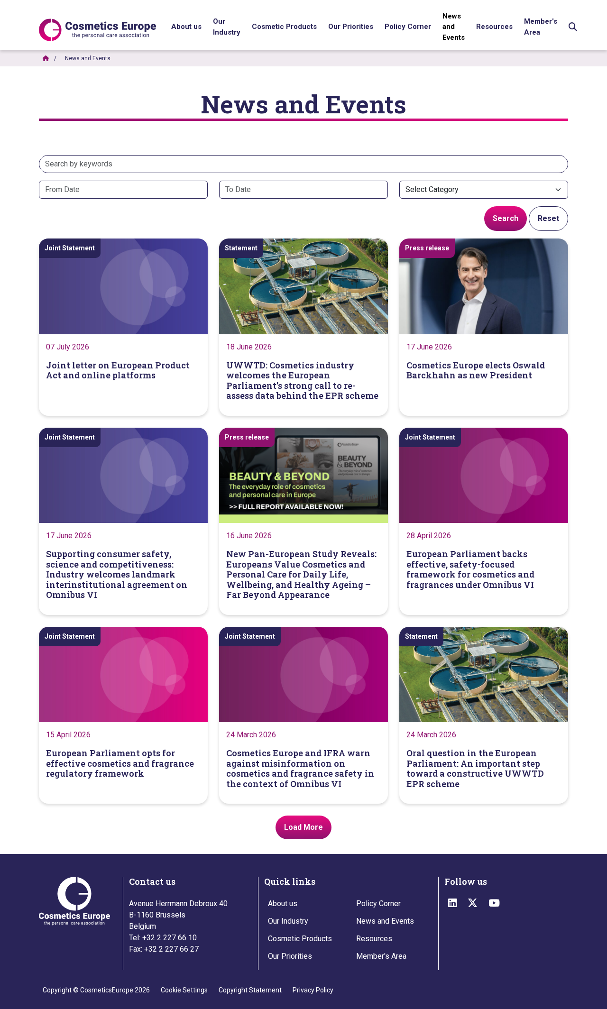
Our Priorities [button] (350, 26)
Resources (494, 26)
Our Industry (226, 27)
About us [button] (186, 26)
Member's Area (540, 27)
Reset (548, 218)
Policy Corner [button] (408, 26)
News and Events (453, 27)
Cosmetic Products (300, 938)
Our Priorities (290, 956)
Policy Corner (378, 903)
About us (282, 903)
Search (505, 218)
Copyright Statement (250, 990)
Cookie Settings (184, 990)
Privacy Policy (313, 990)
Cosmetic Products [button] (284, 26)
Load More (303, 827)
